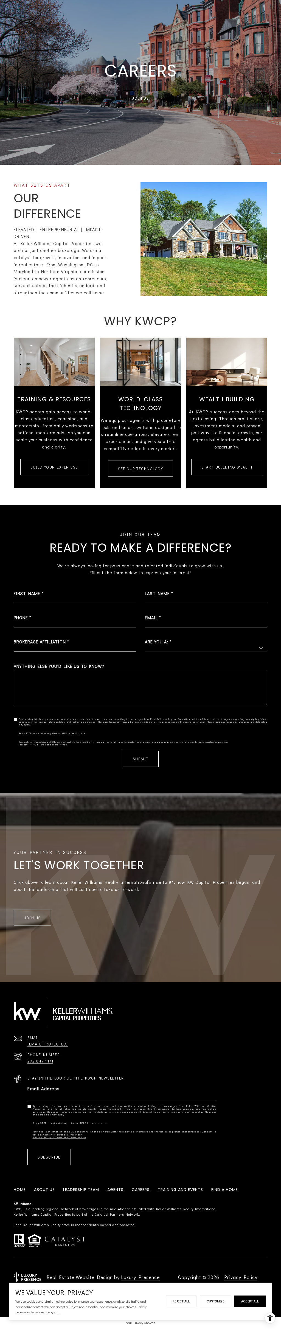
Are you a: (156, 641)
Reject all (181, 1301)
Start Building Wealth (226, 467)
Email (151, 617)
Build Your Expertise (54, 467)
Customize (215, 1301)
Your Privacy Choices (140, 1322)
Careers (141, 1189)
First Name (27, 593)
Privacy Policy (240, 1277)
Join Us (140, 98)
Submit (140, 758)
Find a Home (224, 1189)
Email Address (43, 1088)
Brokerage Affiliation (40, 641)
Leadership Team (81, 1189)
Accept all (250, 1301)
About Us (44, 1189)
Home (20, 1189)
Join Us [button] (32, 917)
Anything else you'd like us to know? (59, 666)
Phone (21, 617)
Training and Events (180, 1189)
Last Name (157, 593)
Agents (115, 1189)
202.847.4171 (40, 1061)
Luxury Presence (140, 1277)
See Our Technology (140, 468)
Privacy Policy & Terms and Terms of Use (43, 744)
